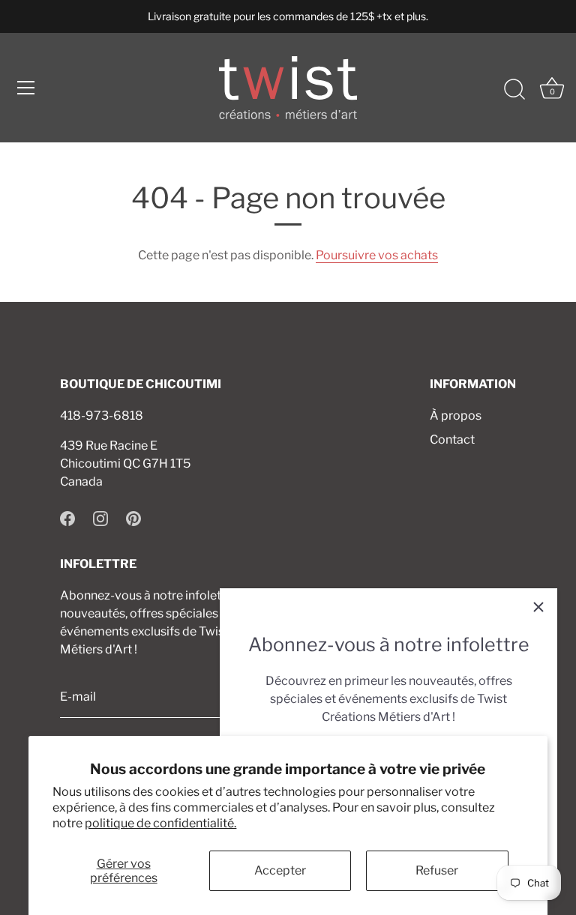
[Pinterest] (133, 517)
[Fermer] (538, 607)
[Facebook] (67, 517)
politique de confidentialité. (160, 823)
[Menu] (26, 87)
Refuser (437, 870)
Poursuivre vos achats (377, 255)
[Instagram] (100, 517)
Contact (452, 439)
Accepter (280, 870)
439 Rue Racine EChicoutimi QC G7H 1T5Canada (125, 463)
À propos (456, 415)
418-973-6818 (101, 415)
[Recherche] (514, 89)
